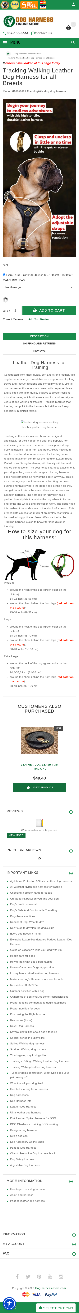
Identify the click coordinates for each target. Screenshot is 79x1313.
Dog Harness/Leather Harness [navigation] (28, 54)
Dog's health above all (23, 904)
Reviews (39, 350)
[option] (39, 178)
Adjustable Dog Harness (25, 1165)
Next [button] (72, 179)
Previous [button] (7, 179)
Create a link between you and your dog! (34, 898)
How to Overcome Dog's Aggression (32, 967)
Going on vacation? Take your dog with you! (36, 949)
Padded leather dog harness (27, 1200)
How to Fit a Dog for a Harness (29, 1089)
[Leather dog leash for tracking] (39, 740)
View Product (43, 787)
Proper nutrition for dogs (25, 1008)
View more (16, 835)
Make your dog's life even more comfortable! (37, 979)
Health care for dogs (22, 955)
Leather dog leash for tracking (39, 766)
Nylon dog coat (19, 1135)
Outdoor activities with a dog (27, 990)
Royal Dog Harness (22, 1025)
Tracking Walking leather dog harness (33, 1067)
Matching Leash (14, 280)
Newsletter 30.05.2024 (24, 985)
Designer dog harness (23, 1130)
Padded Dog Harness (23, 1147)
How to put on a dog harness (27, 1189)
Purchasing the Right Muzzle (27, 1014)
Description (39, 336)
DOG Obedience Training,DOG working (34, 1124)
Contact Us (43, 33)
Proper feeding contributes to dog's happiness (38, 1002)
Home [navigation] (8, 53)
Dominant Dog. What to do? (27, 921)
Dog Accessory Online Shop (27, 1141)
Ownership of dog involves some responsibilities (39, 996)
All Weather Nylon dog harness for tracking (36, 886)
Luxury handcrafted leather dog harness (34, 973)
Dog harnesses (19, 1094)
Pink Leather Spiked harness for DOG (33, 1118)
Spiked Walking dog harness (27, 1043)
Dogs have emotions (22, 916)
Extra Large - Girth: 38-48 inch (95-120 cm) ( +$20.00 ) (39, 274)
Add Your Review (38, 319)
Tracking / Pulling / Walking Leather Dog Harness (39, 1061)
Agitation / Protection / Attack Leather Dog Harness (41, 881)
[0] (68, 29)
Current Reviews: (13, 319)
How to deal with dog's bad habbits (31, 961)
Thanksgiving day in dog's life (28, 1055)
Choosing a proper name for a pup (31, 892)
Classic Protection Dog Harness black (33, 1153)
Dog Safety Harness (22, 1159)
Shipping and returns (39, 343)
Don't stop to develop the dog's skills (32, 927)
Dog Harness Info (20, 1100)
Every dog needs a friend (25, 933)
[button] (72, 42)
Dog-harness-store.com (50, 1288)
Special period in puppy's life (27, 1037)
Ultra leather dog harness (25, 1112)
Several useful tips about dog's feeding (33, 1031)
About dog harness (21, 1194)
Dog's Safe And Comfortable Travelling (33, 910)
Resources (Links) (21, 1020)
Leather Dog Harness (23, 1106)
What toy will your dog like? (26, 1083)
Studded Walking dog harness (28, 1049)
